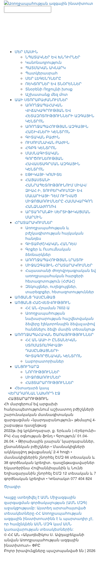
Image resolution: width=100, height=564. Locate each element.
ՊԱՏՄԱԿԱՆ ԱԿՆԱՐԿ (45, 67)
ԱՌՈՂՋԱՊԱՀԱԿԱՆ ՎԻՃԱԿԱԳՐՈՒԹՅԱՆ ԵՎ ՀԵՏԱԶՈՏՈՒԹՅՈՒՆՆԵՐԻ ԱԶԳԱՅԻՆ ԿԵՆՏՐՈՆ (59, 113)
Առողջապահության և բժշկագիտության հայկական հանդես (54, 233)
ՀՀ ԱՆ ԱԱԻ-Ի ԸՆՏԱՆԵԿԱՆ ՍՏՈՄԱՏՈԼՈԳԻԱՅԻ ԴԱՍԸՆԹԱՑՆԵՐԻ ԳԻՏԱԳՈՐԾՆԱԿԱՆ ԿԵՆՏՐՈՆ (53, 347)
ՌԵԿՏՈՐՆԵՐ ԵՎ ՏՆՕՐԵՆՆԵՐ (53, 83)
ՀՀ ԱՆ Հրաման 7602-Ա (47, 307)
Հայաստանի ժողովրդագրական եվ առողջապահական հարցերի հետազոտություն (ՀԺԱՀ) (60, 276)
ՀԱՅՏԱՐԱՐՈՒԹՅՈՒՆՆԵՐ (49, 382)
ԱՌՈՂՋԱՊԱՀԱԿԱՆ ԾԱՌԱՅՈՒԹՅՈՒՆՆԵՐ (54, 334)
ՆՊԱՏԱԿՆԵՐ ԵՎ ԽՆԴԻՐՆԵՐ (52, 56)
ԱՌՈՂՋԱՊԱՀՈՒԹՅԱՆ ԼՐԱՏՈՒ (54, 259)
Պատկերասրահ (41, 73)
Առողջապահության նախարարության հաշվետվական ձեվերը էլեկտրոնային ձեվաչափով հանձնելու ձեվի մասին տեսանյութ (60, 321)
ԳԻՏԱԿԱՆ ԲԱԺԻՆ (42, 137)
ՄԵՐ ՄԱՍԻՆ (26, 51)
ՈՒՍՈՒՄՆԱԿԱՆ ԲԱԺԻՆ (47, 142)
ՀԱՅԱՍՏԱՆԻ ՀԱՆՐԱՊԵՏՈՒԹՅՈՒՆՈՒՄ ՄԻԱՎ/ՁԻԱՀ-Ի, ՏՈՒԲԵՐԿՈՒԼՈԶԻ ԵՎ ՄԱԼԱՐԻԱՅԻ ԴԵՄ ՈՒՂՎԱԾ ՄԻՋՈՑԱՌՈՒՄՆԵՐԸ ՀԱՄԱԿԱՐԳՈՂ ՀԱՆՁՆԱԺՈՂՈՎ (59, 193)
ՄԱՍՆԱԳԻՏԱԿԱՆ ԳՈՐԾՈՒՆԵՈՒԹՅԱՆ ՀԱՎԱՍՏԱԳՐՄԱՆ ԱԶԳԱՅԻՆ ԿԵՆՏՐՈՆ (52, 161)
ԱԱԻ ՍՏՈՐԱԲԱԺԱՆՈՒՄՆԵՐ (41, 99)
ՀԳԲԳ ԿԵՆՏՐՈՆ (40, 147)
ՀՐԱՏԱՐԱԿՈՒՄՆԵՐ (34, 222)
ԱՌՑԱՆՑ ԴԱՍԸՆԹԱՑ (35, 297)
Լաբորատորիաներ (44, 361)
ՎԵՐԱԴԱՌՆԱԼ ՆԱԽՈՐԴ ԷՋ (34, 393)
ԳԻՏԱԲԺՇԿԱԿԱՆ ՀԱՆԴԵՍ (51, 243)
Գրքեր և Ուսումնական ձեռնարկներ (48, 251)
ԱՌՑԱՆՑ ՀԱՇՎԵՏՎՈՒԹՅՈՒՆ (42, 302)
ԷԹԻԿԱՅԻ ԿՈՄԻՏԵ (43, 174)
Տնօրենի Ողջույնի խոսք (49, 89)
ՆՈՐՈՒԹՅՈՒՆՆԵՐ (42, 371)
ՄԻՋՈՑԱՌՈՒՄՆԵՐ (43, 377)
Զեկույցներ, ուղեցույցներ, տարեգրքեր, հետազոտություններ (59, 289)
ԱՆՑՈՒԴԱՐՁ (27, 366)
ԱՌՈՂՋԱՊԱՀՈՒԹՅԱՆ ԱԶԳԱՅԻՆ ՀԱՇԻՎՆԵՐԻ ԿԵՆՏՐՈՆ (56, 129)
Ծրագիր (12, 486)
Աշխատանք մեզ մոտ (46, 94)
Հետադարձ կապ (32, 387)
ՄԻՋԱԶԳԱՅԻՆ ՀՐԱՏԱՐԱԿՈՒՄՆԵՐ (59, 265)
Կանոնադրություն (43, 62)
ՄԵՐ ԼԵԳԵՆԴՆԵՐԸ (43, 78)
